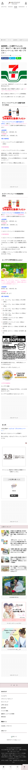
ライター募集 (4, 710)
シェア (10, 768)
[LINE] (18, 58)
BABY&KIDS (21, 6)
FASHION (10, 6)
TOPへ (24, 768)
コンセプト (4, 695)
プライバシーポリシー (7, 698)
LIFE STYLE (3, 6)
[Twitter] (12, 58)
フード (9, 40)
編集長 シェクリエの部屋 (7, 713)
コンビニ (16, 55)
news (20, 55)
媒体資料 (3, 707)
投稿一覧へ (13, 495)
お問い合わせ (4, 704)
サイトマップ (4, 701)
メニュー (17, 768)
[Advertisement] (14, 23)
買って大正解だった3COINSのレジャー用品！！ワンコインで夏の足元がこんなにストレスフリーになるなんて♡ (18, 569)
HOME (4, 40)
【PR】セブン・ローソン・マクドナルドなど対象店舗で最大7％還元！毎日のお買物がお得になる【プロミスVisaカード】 (18, 542)
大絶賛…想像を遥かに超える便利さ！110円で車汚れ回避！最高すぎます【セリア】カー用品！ (18, 550)
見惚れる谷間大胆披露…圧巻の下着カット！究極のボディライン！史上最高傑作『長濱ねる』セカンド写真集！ (18, 560)
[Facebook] (5, 58)
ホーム (3, 768)
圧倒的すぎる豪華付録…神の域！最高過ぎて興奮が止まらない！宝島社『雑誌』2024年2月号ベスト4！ (18, 533)
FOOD (15, 6)
